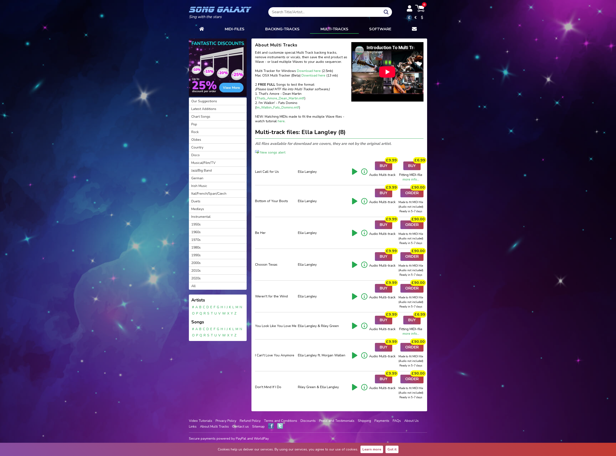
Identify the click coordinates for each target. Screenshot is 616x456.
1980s (196, 247)
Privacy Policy (226, 420)
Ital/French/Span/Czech (208, 193)
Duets (195, 201)
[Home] (201, 29)
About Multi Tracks (214, 426)
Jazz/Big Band (201, 170)
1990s (196, 255)
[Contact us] (414, 29)
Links (193, 426)
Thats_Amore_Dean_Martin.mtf (280, 98)
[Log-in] (409, 8)
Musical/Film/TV (203, 163)
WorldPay (261, 438)
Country (197, 147)
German (197, 178)
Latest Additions (203, 109)
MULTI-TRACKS (334, 29)
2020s (196, 278)
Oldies (196, 139)
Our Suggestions (204, 101)
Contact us (240, 426)
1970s (196, 240)
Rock (195, 132)
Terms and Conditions (280, 420)
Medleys (197, 209)
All (193, 286)
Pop (194, 124)
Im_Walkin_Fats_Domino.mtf (277, 107)
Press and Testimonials (336, 420)
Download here (309, 71)
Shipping (364, 420)
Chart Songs (200, 116)
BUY (386, 164)
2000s (196, 263)
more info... (411, 179)
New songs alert (272, 152)
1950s (196, 224)
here (281, 121)
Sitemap (258, 426)
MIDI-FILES (234, 29)
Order (414, 192)
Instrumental (201, 216)
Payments (381, 420)
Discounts (308, 420)
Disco (195, 155)
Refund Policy (250, 420)
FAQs (397, 420)
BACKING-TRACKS (282, 29)
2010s (196, 270)
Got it (392, 449)
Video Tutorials (200, 420)
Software (380, 29)
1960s (196, 232)
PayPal (241, 438)
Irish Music (199, 186)
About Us (411, 420)
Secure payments (202, 438)
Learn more (371, 449)
